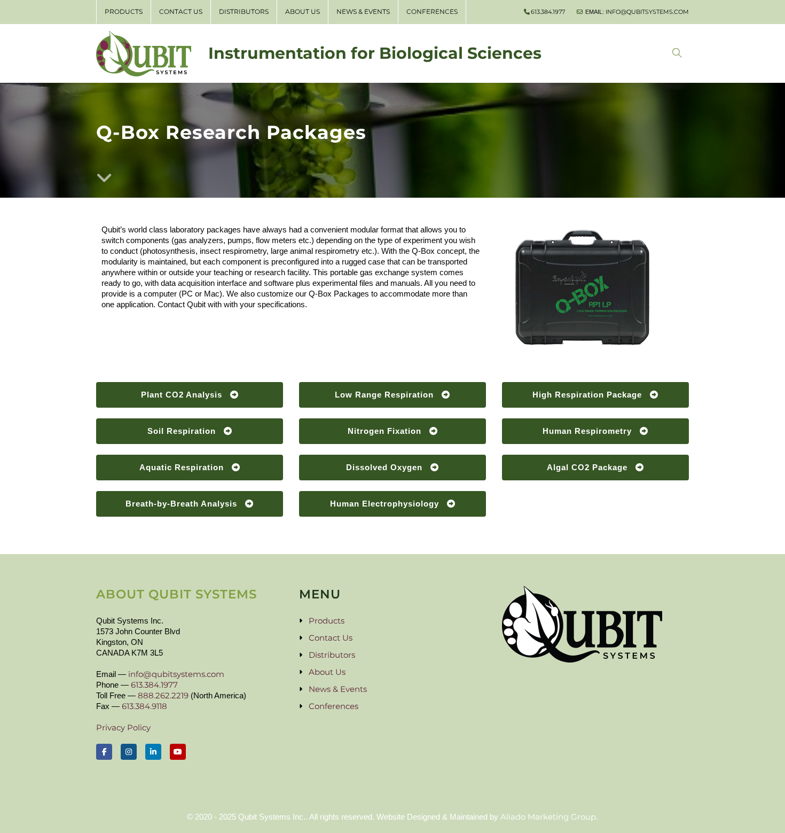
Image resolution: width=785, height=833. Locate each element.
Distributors (244, 11)
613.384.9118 (144, 706)
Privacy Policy (123, 727)
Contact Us (180, 11)
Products (124, 11)
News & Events (363, 11)
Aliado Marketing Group (548, 817)
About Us (302, 11)
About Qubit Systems (176, 594)
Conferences (432, 11)
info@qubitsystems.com (647, 11)
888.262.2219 (163, 695)
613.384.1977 (548, 11)
